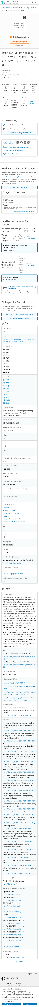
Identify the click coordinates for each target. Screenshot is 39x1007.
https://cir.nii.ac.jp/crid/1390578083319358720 (18, 865)
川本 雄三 (6, 394)
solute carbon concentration (12, 519)
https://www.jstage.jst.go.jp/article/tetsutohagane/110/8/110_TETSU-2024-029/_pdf (19, 699)
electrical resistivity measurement (14, 522)
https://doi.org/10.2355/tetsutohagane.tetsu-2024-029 (19, 665)
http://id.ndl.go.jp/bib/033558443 (14, 573)
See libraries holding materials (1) (19, 133)
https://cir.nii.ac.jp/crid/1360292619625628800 (18, 751)
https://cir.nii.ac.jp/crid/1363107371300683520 (18, 849)
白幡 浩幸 (6, 397)
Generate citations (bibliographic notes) (17, 147)
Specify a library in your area (19, 187)
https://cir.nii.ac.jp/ (9, 884)
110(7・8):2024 (31, 8)
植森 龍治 (6, 403)
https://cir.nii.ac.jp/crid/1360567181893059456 (18, 772)
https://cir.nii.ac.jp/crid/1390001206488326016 (18, 857)
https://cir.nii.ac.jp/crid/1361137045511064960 (18, 801)
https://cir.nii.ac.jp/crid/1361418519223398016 (18, 809)
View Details (32, 102)
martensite (6, 507)
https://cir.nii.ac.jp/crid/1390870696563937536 (18, 715)
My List (5, 143)
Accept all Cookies (30, 1004)
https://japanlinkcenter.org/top (13, 894)
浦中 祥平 (6, 380)
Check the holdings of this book (24, 211)
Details (20, 999)
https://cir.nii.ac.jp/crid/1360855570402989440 (18, 790)
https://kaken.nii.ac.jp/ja (11, 923)
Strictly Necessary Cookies (11, 1004)
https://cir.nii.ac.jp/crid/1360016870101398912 (18, 741)
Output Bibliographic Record (14, 150)
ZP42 (4, 529)
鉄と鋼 (7, 8)
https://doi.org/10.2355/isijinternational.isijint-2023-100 (19, 658)
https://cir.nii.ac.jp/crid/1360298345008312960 (18, 762)
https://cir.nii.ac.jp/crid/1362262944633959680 (18, 823)
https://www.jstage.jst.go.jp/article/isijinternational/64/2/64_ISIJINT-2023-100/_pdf (19, 693)
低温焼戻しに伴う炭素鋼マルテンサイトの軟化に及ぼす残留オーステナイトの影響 (19, 340)
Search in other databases (13, 154)
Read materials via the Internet (10, 986)
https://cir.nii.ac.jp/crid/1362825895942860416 (18, 841)
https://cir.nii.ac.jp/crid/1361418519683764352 (18, 815)
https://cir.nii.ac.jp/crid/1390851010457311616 (18, 873)
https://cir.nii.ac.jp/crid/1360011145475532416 (18, 730)
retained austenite (9, 510)
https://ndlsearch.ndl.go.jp (12, 563)
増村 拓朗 (6, 388)
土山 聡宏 (6, 391)
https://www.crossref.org (11, 912)
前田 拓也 (6, 386)
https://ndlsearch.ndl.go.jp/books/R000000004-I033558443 (19, 687)
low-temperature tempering (12, 513)
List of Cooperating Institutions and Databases (20, 177)
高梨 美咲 (6, 383)
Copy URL (11, 143)
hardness (6, 516)
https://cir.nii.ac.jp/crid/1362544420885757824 (18, 828)
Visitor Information (31, 238)
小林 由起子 (6, 400)
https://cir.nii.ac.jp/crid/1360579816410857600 (18, 780)
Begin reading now (20, 41)
